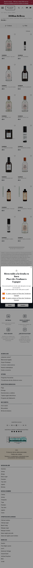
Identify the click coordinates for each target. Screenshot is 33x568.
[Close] (31, 267)
